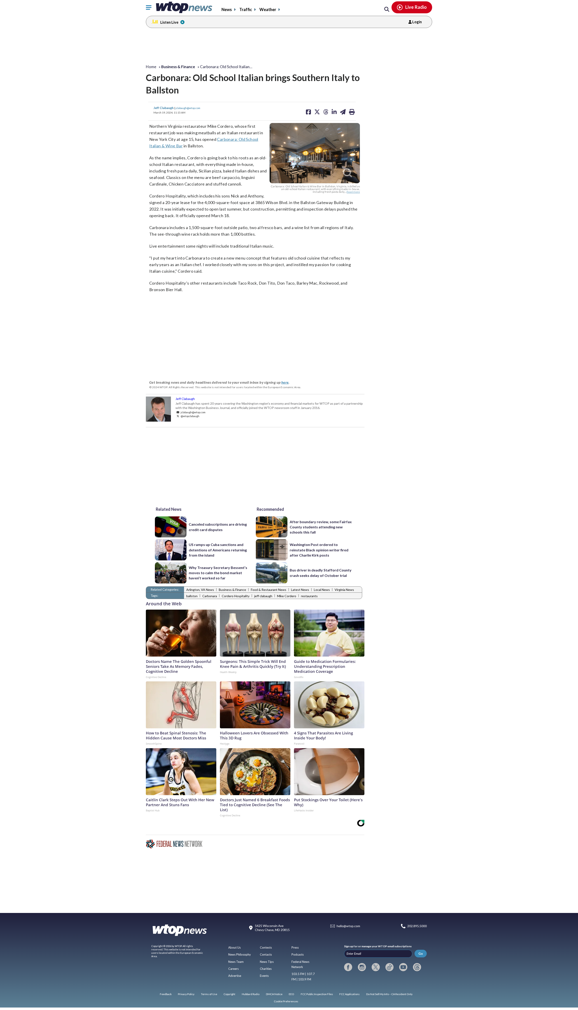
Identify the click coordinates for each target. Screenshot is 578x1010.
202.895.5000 (417, 926)
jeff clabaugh (263, 596)
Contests (266, 947)
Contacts (266, 954)
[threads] (417, 967)
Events (264, 975)
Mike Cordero (286, 596)
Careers (233, 969)
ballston (192, 596)
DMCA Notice (274, 994)
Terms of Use (209, 994)
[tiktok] (389, 967)
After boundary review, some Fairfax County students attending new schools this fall (321, 527)
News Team (236, 962)
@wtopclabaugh (189, 416)
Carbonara (209, 596)
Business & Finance (232, 590)
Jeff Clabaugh (164, 108)
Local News (322, 590)
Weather (267, 9)
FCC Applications (349, 994)
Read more (353, 191)
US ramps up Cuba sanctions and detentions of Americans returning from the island (218, 549)
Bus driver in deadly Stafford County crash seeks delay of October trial (321, 572)
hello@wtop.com (348, 926)
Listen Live (169, 22)
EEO (291, 994)
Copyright (229, 994)
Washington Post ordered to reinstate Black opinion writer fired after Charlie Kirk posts (319, 549)
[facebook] (348, 967)
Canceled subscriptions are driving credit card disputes (218, 527)
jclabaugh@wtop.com (187, 107)
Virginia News (344, 590)
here (285, 382)
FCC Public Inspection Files (317, 994)
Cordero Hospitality (235, 596)
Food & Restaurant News (268, 590)
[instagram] (362, 967)
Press (295, 947)
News (226, 9)
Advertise (234, 975)
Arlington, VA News (200, 590)
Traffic (245, 9)
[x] (376, 967)
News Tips (267, 962)
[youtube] (403, 967)
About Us (234, 947)
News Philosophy (239, 954)
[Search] (386, 9)
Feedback (166, 994)
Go (420, 953)
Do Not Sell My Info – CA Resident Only (389, 994)
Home (151, 66)
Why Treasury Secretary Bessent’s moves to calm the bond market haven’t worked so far (218, 572)
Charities (266, 969)
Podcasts (297, 954)
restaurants (309, 596)
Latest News (300, 590)
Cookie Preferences (286, 1001)
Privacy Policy (186, 994)
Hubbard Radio (250, 994)
